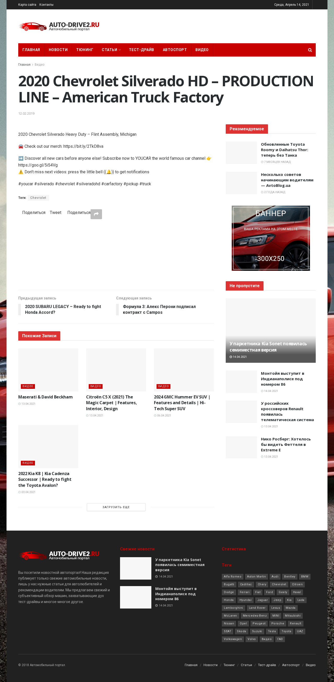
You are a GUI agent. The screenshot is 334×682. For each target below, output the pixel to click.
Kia (289, 600)
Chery (262, 584)
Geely (283, 592)
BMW (305, 576)
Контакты (46, 5)
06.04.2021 (163, 415)
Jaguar (262, 600)
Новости (58, 50)
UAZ (300, 631)
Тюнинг (84, 50)
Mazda (291, 608)
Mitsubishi (293, 615)
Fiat (257, 592)
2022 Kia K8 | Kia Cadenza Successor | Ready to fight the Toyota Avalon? (44, 479)
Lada (301, 600)
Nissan (229, 623)
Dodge (229, 592)
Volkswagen (233, 639)
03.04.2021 (28, 492)
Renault (295, 623)
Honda (229, 600)
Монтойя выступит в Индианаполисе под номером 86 (282, 379)
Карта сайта (27, 5)
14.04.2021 (239, 357)
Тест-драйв (141, 50)
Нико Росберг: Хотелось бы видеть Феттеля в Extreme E (286, 444)
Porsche (277, 623)
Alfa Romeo (232, 576)
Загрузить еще (116, 507)
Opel (243, 623)
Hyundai (246, 600)
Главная (31, 50)
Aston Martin (256, 576)
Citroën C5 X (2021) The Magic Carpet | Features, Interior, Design (111, 402)
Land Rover (257, 608)
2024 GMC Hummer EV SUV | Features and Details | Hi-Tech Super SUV (182, 402)
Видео (202, 50)
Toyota (286, 631)
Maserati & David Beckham (45, 397)
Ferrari (245, 592)
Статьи (109, 50)
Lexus (275, 608)
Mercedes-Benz (255, 615)
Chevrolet (38, 198)
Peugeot (259, 623)
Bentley (289, 576)
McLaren (230, 615)
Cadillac (246, 584)
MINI (275, 615)
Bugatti (229, 584)
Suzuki (257, 631)
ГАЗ (280, 639)
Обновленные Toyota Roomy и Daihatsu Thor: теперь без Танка (284, 150)
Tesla (272, 631)
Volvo (252, 639)
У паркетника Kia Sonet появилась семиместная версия (268, 347)
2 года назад (274, 192)
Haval (297, 592)
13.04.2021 (28, 403)
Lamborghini (233, 608)
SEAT (227, 631)
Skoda (241, 631)
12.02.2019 (26, 113)
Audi (275, 576)
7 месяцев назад (277, 162)
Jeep (277, 600)
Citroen (297, 584)
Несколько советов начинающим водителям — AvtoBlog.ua (287, 180)
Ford (269, 592)
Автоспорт (175, 50)
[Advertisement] (116, 254)
